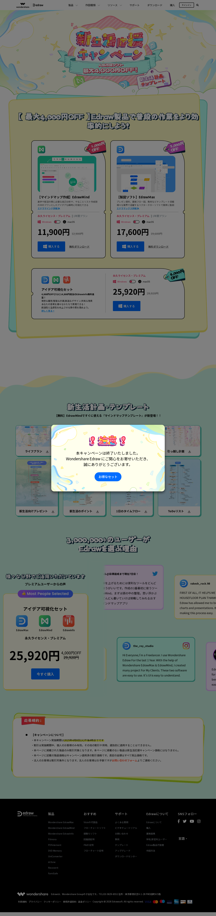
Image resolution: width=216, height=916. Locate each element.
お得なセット (108, 476)
